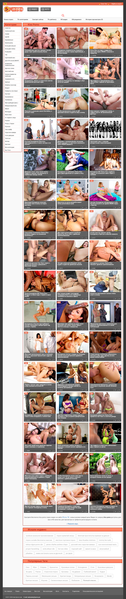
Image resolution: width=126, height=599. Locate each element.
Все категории (9, 147)
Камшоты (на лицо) (11, 91)
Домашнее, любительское (9, 64)
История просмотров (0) (94, 19)
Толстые (7, 138)
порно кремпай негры (65, 536)
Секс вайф (8, 129)
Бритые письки (32, 580)
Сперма (43, 567)
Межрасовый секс (11, 106)
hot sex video (63, 549)
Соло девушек (9, 135)
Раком (38, 572)
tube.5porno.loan (17, 597)
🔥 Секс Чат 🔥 (104, 4)
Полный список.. (90, 580)
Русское (7, 126)
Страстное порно (51, 572)
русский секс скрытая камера (83, 544)
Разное (7, 120)
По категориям (23, 19)
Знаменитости (9, 79)
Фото (57, 591)
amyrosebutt (104, 549)
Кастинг (7, 94)
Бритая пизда (65, 576)
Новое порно (8, 19)
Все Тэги (7, 150)
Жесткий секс (9, 71)
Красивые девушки (105, 567)
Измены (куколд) (10, 85)
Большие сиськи (10, 46)
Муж (35, 567)
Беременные (9, 40)
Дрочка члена (9, 68)
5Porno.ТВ (65, 517)
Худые (102, 572)
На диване (76, 572)
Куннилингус (9, 97)
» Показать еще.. (72, 524)
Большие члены (10, 49)
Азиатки (7, 28)
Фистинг (7, 144)
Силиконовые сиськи (59, 580)
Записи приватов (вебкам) (10, 75)
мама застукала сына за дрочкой (49, 553)
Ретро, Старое (9, 123)
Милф (109, 576)
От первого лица (10, 117)
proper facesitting (32, 549)
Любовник (75, 580)
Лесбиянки (8, 100)
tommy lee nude (105, 540)
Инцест (7, 88)
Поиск (17, 591)
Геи (6, 54)
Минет (7, 108)
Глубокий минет (90, 572)
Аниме (7, 34)
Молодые (8, 111)
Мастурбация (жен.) (11, 103)
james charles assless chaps (57, 544)
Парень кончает (32, 576)
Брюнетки (54, 567)
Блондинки (82, 567)
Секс (28, 567)
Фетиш (7, 141)
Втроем (44, 580)
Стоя (92, 567)
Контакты (66, 591)
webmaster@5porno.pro (34, 597)
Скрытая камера (10, 132)
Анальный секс (10, 31)
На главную (8, 591)
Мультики (8, 114)
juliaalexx (29, 553)
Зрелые (7, 82)
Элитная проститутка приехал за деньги (93, 536)
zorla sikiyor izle (49, 549)
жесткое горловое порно (65, 540)
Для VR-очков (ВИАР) (12, 60)
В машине (8, 52)
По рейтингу (52, 19)
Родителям (75, 591)
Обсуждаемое (76, 19)
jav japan (69, 553)
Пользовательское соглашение (93, 591)
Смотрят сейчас (37, 19)
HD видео (64, 19)
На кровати (98, 576)
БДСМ (7, 37)
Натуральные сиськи (82, 576)
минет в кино (90, 549)
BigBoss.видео (117, 4)
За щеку (29, 572)
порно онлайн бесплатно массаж (39, 540)
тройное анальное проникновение (39, 536)
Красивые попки (68, 567)
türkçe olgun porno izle (34, 544)
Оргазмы (65, 572)
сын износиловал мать (107, 544)
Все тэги (37, 591)
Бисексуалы (9, 43)
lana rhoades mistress (87, 540)
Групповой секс (10, 57)
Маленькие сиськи (49, 576)
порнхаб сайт (76, 549)
